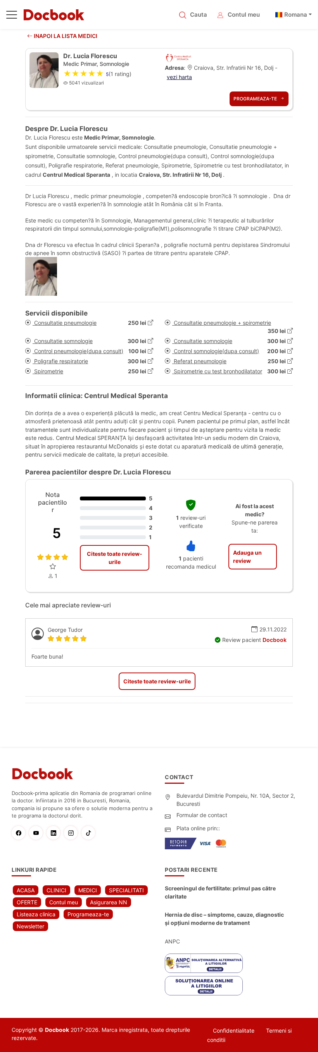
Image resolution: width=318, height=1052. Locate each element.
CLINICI (56, 890)
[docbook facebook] (20, 833)
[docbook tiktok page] (90, 833)
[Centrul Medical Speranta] (178, 57)
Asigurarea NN (108, 902)
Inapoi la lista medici (65, 36)
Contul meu (244, 14)
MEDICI (87, 890)
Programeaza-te (255, 99)
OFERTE (27, 902)
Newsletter (30, 926)
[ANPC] (204, 963)
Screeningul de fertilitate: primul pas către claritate (220, 892)
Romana (295, 14)
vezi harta (179, 77)
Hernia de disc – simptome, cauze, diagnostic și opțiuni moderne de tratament (224, 918)
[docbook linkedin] (55, 833)
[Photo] (44, 276)
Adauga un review (247, 556)
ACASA (26, 890)
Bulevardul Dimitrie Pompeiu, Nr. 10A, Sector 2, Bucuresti (235, 799)
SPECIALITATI (126, 890)
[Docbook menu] (11, 16)
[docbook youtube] (38, 833)
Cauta (198, 14)
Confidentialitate (233, 1030)
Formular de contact (201, 815)
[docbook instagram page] (72, 833)
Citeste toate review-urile (114, 557)
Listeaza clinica (36, 914)
